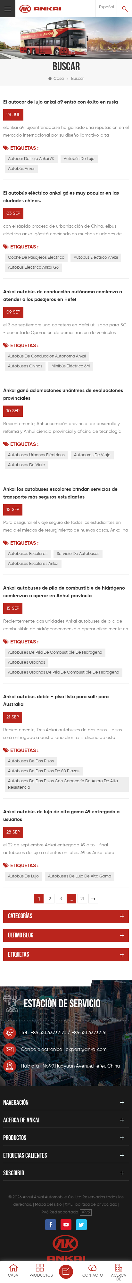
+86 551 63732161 (88, 1032)
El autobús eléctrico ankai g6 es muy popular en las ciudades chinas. (61, 197)
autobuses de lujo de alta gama (79, 876)
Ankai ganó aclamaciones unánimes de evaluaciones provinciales (63, 394)
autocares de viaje (92, 455)
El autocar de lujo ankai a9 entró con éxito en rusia (60, 102)
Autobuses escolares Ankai (33, 564)
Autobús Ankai (21, 169)
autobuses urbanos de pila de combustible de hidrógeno (63, 672)
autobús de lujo (79, 159)
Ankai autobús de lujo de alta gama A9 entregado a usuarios (61, 815)
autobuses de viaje (26, 465)
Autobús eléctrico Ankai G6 (33, 267)
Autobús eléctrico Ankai (96, 258)
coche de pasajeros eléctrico (36, 258)
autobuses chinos (25, 366)
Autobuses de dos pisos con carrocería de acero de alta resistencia (63, 784)
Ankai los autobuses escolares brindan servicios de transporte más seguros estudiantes (60, 493)
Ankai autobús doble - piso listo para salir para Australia (56, 700)
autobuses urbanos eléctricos (36, 455)
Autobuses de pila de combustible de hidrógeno (55, 652)
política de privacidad (96, 1205)
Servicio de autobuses (78, 554)
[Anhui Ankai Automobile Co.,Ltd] (40, 9)
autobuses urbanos (26, 662)
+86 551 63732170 (48, 1032)
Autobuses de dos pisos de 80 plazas (43, 771)
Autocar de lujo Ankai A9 (31, 159)
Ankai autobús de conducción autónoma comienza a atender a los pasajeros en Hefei (62, 295)
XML (68, 1205)
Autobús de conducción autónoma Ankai (47, 356)
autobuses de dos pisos (31, 761)
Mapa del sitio (48, 1205)
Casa (59, 79)
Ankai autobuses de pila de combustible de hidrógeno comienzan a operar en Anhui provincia (64, 592)
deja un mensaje (66, 1272)
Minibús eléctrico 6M (71, 366)
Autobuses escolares (27, 554)
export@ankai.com (86, 1049)
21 (82, 899)
